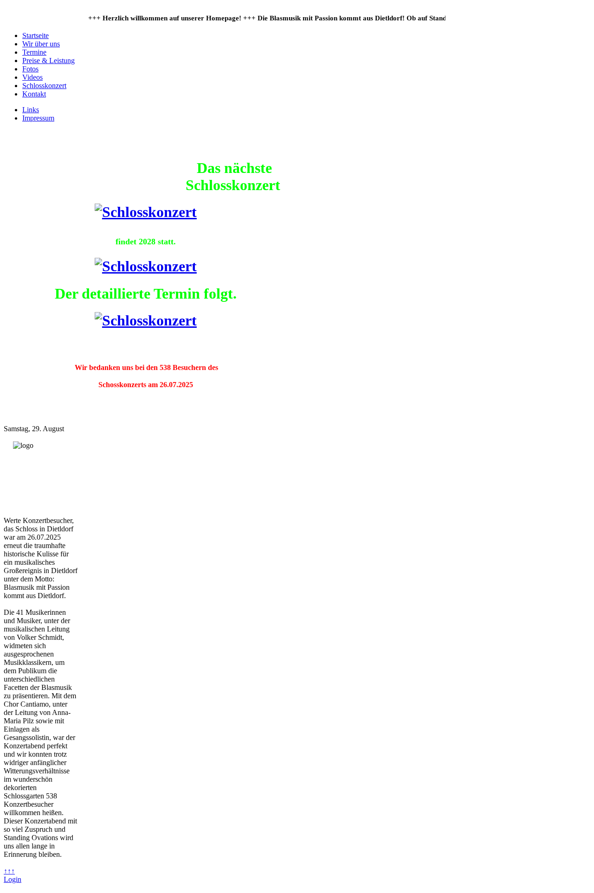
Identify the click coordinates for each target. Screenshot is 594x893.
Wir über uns (41, 44)
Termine (34, 52)
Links (30, 110)
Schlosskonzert (44, 85)
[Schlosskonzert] (146, 212)
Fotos (30, 69)
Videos (32, 77)
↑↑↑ (9, 871)
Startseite (35, 35)
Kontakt (34, 94)
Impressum (38, 118)
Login (12, 879)
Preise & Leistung (48, 60)
